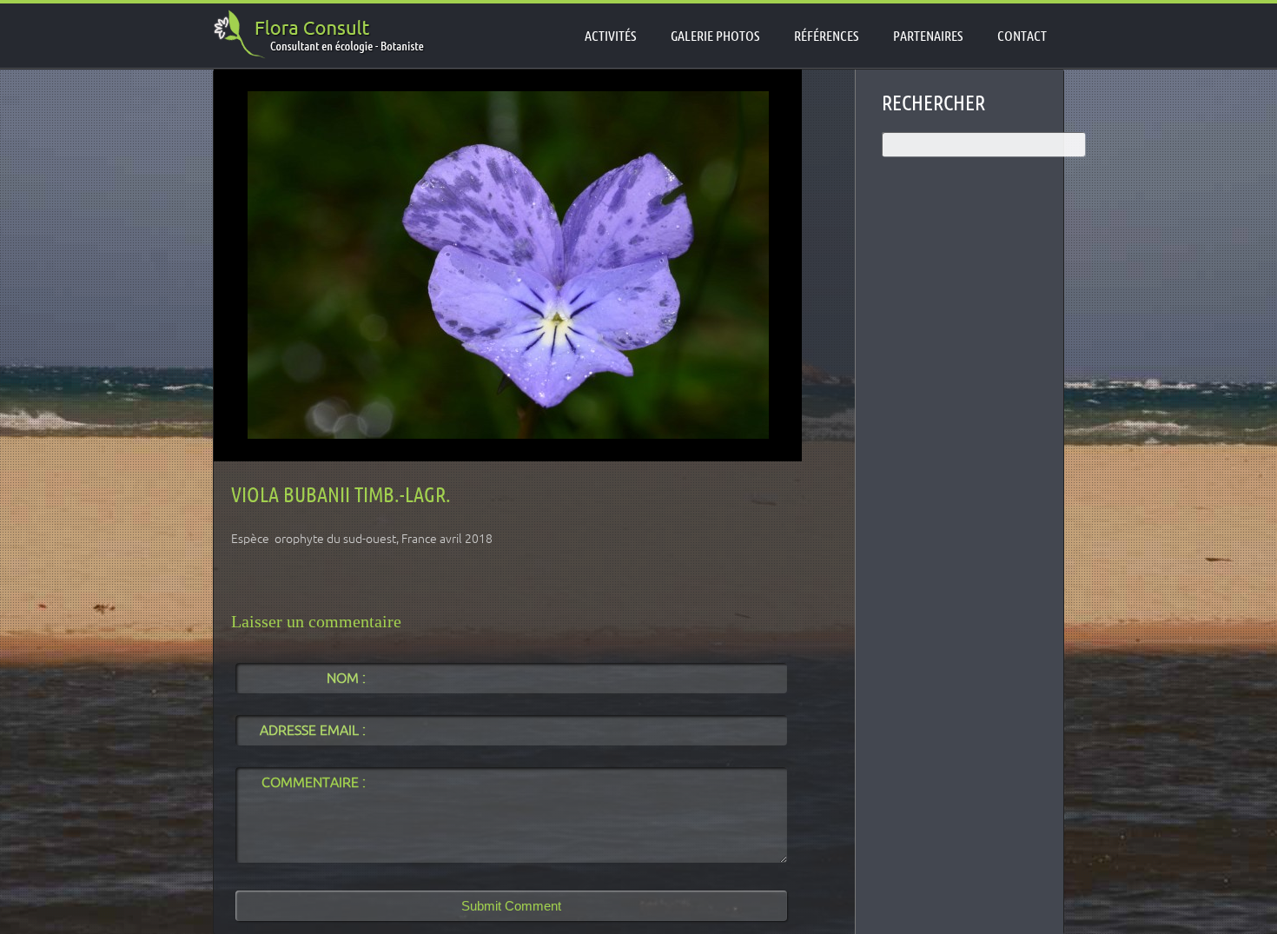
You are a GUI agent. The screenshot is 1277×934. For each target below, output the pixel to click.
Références (826, 35)
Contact (1022, 35)
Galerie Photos (715, 35)
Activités (610, 35)
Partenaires (928, 35)
